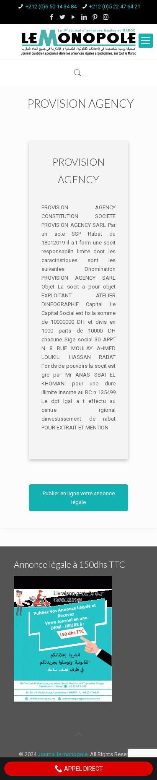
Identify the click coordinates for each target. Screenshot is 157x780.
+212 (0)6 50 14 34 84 (51, 6)
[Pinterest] (94, 17)
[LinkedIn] (84, 17)
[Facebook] (51, 17)
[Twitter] (62, 17)
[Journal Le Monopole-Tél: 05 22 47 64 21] (78, 41)
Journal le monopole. (63, 754)
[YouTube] (73, 17)
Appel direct (83, 768)
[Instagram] (105, 17)
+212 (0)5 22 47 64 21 (114, 6)
